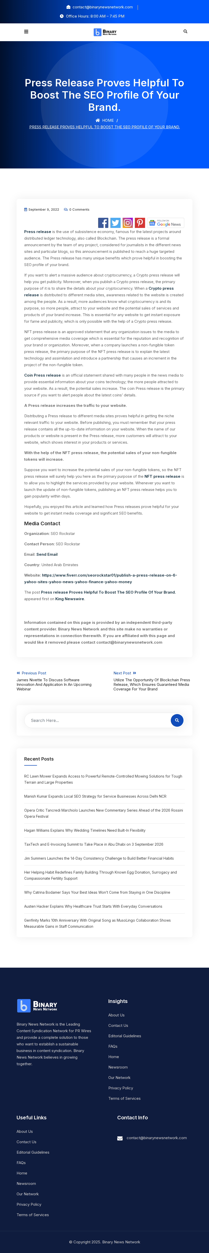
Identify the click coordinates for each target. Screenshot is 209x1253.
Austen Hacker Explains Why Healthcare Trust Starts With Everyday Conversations (93, 906)
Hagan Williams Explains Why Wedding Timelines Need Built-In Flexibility (85, 830)
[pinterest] (140, 222)
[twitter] (115, 222)
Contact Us (118, 1025)
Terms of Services (124, 1098)
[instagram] (127, 222)
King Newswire (69, 598)
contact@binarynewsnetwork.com (157, 1137)
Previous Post (54, 681)
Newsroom (118, 1067)
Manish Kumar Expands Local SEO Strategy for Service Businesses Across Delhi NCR (95, 796)
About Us (116, 1015)
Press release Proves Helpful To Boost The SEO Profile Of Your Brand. (108, 592)
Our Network (119, 1077)
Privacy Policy (120, 1088)
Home (107, 120)
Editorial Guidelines (124, 1035)
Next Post (151, 681)
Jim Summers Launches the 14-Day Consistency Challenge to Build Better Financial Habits (99, 858)
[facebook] (103, 222)
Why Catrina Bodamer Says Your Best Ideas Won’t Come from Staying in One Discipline (97, 892)
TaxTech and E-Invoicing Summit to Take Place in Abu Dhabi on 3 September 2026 (93, 844)
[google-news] (166, 222)
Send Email (47, 554)
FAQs (112, 1046)
